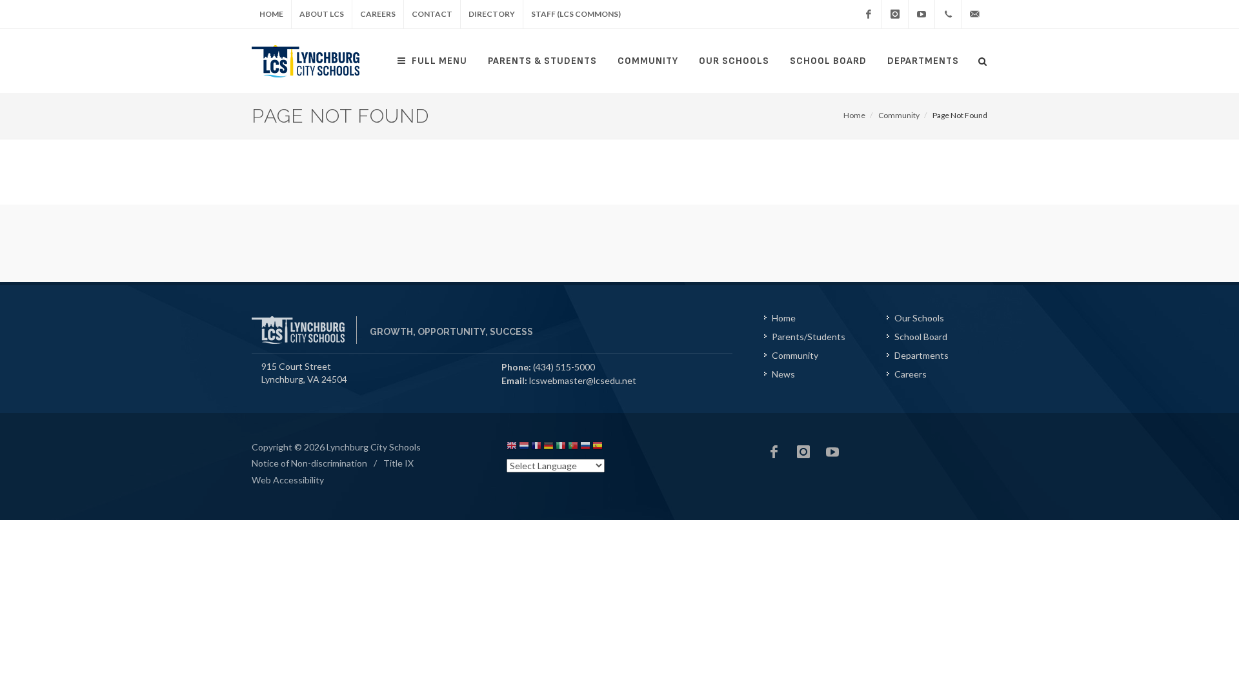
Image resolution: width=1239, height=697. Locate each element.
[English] (512, 447)
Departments (923, 61)
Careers (378, 14)
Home (271, 14)
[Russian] (585, 447)
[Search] (982, 59)
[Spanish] (597, 447)
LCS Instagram (803, 452)
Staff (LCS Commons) (576, 14)
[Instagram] (895, 14)
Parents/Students (808, 336)
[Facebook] (868, 14)
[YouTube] (921, 14)
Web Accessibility (288, 479)
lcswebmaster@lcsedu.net (582, 380)
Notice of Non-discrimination (309, 463)
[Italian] (561, 447)
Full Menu (439, 61)
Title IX (398, 463)
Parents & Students (542, 61)
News (783, 374)
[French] (536, 447)
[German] (548, 447)
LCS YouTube (832, 452)
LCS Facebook (774, 452)
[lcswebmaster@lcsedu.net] (974, 14)
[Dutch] (524, 447)
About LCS (321, 14)
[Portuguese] (573, 447)
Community (648, 61)
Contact (432, 14)
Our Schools (734, 61)
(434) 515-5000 (564, 366)
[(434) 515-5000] (948, 14)
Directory (491, 14)
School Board (828, 61)
